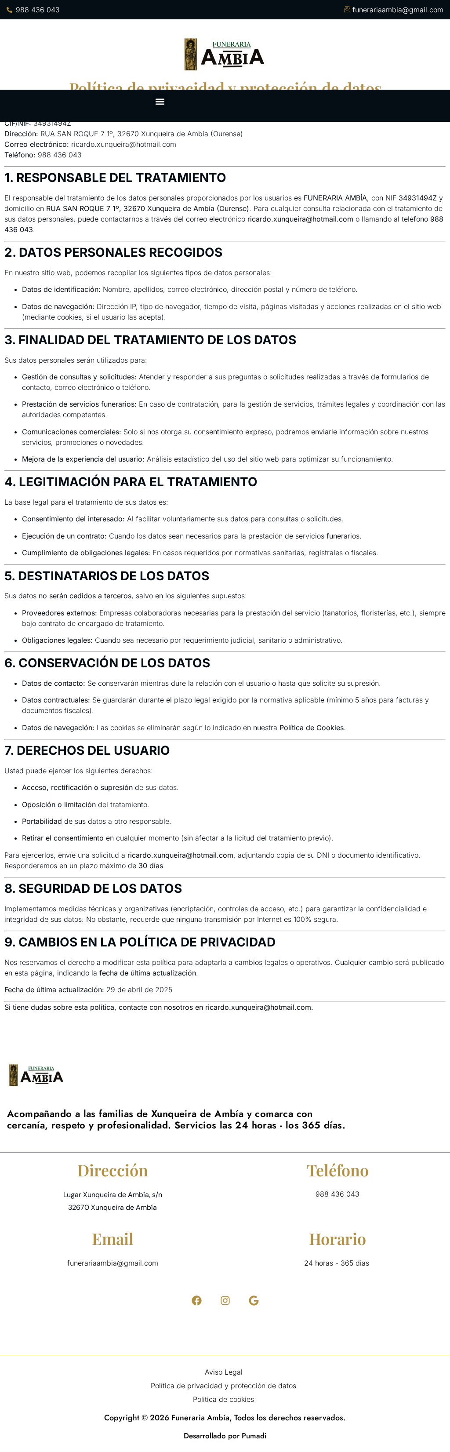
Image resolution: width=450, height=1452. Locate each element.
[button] (160, 101)
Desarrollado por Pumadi (225, 1435)
